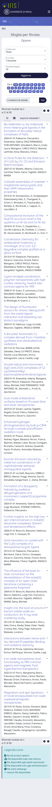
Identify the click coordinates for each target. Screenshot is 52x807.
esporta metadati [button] (29, 118)
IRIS (4, 28)
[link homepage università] (18, 11)
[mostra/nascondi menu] (49, 11)
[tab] (7, 118)
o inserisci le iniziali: (17, 100)
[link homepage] (10, 5)
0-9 (15, 84)
